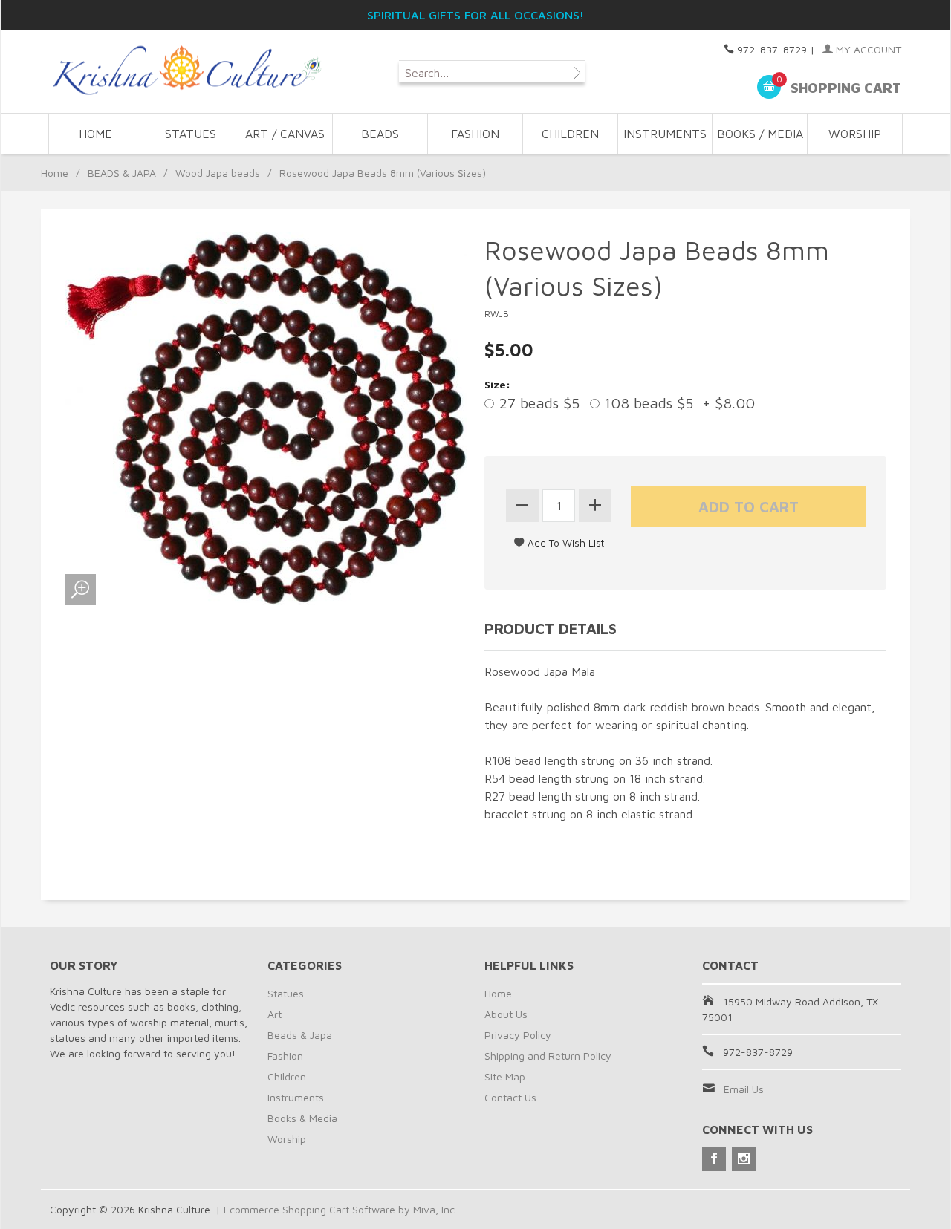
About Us (506, 1014)
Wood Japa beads (217, 172)
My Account (867, 49)
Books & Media (302, 1118)
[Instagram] (744, 1159)
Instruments (295, 1097)
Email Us (744, 1089)
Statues (285, 993)
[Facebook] (714, 1159)
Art (274, 1014)
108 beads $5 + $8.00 (677, 402)
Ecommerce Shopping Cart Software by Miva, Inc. (340, 1209)
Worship (286, 1138)
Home (95, 133)
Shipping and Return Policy (547, 1055)
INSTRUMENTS (665, 133)
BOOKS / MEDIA (760, 133)
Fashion (285, 1055)
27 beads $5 (537, 402)
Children (286, 1076)
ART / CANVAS (285, 133)
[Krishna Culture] (186, 71)
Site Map (504, 1076)
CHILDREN (570, 133)
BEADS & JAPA (122, 172)
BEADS (380, 133)
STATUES (190, 133)
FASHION (475, 133)
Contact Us (510, 1097)
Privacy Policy (517, 1034)
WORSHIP (854, 133)
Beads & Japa (299, 1034)
